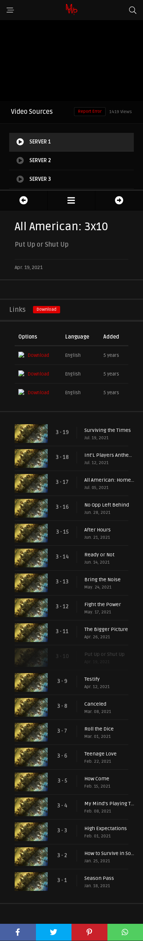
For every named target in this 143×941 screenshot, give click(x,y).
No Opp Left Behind (106, 505)
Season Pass (99, 878)
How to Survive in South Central (110, 853)
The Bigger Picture (106, 629)
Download (46, 309)
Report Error (90, 111)
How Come (96, 779)
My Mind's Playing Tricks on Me (110, 803)
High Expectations (105, 828)
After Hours (97, 530)
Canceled (95, 704)
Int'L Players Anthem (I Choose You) (110, 455)
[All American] (71, 200)
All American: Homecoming (110, 480)
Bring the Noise (102, 579)
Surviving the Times (107, 430)
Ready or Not (99, 555)
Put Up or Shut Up (104, 654)
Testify (92, 679)
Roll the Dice (99, 729)
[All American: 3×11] (119, 200)
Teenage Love (100, 754)
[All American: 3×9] (23, 200)
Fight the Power (102, 604)
